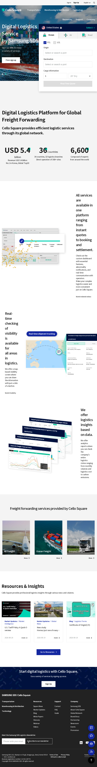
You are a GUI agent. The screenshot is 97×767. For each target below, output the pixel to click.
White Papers (38, 717)
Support (79, 19)
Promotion (75, 730)
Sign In (69, 3)
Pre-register (11, 62)
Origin (46, 47)
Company (91, 19)
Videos (35, 727)
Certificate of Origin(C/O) (79, 625)
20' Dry (73, 76)
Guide (57, 713)
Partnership (75, 720)
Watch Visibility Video (10, 393)
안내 (61, 28)
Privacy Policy (65, 755)
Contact (58, 706)
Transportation (34, 10)
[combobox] (80, 76)
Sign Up (48, 684)
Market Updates (39, 710)
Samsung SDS (76, 706)
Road (90, 35)
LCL (58, 42)
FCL (49, 42)
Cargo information (51, 71)
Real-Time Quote (67, 84)
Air (71, 35)
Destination (48, 59)
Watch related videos (83, 297)
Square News (38, 706)
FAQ (56, 710)
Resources (67, 19)
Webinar (36, 723)
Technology (78, 10)
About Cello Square (77, 710)
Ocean (51, 35)
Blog (35, 713)
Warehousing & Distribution (56, 10)
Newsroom (75, 723)
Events (73, 727)
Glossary (36, 720)
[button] (11, 10)
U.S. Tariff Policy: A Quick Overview (16, 628)
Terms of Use (53, 755)
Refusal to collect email (58, 757)
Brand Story (75, 717)
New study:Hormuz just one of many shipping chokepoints (48, 629)
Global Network (76, 713)
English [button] (86, 3)
